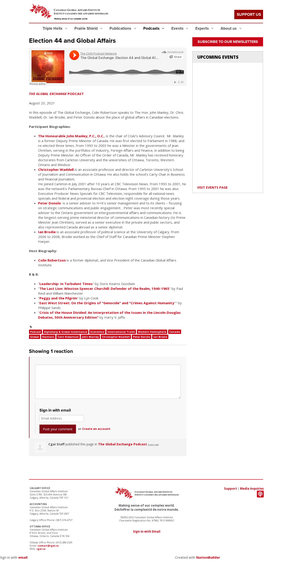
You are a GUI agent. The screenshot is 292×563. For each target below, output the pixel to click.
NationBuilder (208, 557)
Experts (202, 28)
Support (230, 488)
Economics (97, 331)
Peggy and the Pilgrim (58, 298)
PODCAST (56, 93)
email (22, 557)
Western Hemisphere (152, 331)
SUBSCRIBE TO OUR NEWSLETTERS (228, 42)
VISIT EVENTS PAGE (212, 187)
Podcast (35, 331)
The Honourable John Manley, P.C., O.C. (71, 136)
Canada (174, 331)
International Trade (121, 331)
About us (229, 28)
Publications (121, 28)
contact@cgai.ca (48, 545)
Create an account (96, 429)
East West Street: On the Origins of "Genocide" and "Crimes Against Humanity (106, 303)
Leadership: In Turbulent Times (66, 283)
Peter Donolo (49, 203)
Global (34, 336)
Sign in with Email (146, 531)
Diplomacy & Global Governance (65, 331)
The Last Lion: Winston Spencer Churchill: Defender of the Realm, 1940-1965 (104, 288)
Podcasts (151, 28)
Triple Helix (53, 28)
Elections (48, 336)
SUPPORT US (249, 14)
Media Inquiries (252, 488)
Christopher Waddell (56, 169)
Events (177, 28)
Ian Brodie (47, 232)
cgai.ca (40, 548)
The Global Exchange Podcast (122, 444)
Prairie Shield (86, 28)
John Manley (90, 336)
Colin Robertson (52, 260)
